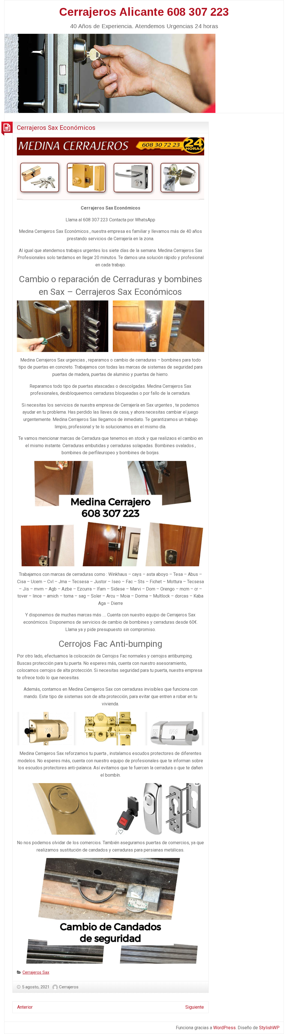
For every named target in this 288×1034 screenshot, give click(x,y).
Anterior (25, 1007)
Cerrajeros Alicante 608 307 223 (144, 12)
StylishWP (269, 1027)
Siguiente (194, 1007)
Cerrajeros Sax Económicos (56, 127)
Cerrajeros (68, 987)
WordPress (224, 1027)
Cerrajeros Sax (35, 972)
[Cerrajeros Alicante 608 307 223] (109, 72)
